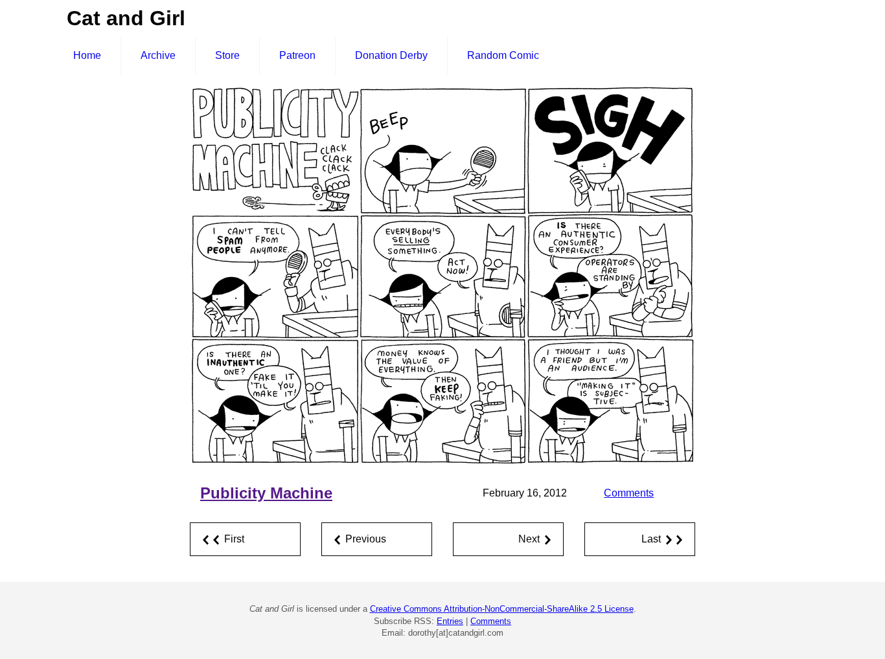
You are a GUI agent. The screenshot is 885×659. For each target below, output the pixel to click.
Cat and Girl (126, 18)
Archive (158, 55)
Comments (629, 492)
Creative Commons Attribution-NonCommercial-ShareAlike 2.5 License (502, 609)
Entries (450, 621)
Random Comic (503, 55)
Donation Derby (391, 55)
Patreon (297, 55)
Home (87, 55)
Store (227, 55)
